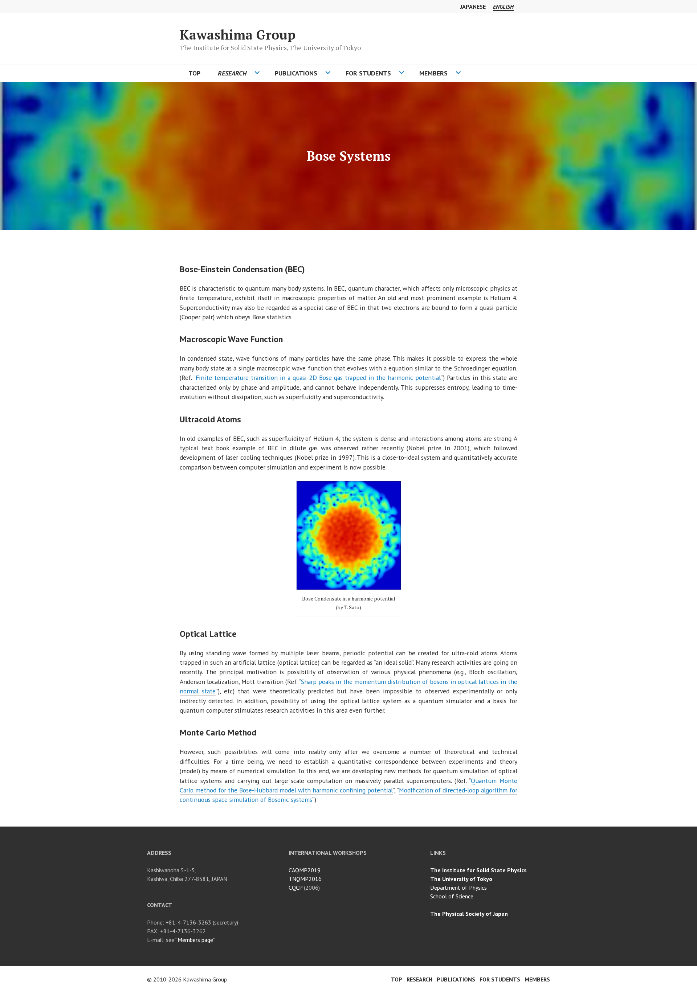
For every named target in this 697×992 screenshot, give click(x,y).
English (503, 6)
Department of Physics (458, 887)
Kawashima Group (237, 34)
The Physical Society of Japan (469, 913)
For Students (368, 73)
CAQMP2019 (305, 870)
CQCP (295, 887)
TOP (194, 73)
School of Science (451, 896)
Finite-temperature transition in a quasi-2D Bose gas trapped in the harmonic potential (318, 377)
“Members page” (195, 939)
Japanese (473, 6)
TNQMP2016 (305, 878)
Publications (296, 73)
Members (433, 73)
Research (232, 73)
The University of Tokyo (461, 878)
